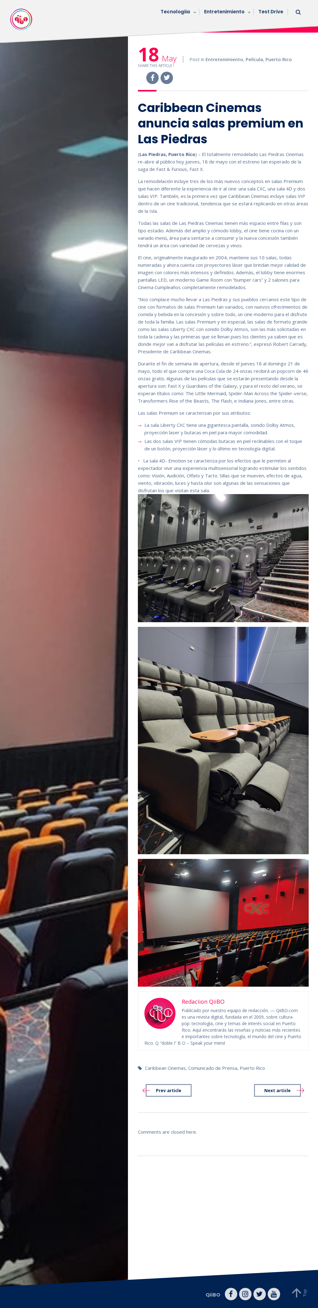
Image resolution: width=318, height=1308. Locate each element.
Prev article (168, 1090)
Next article (277, 1090)
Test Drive (270, 11)
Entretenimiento (224, 11)
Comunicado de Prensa (212, 1068)
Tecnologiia (175, 11)
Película (254, 59)
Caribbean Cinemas (165, 1068)
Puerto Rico (279, 59)
